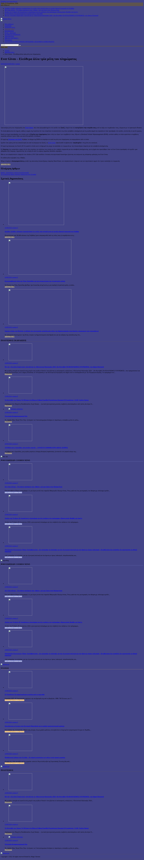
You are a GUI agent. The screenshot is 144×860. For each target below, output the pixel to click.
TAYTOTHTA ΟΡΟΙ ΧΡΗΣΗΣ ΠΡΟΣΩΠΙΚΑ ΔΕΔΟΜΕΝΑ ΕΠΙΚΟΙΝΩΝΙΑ (29, 41)
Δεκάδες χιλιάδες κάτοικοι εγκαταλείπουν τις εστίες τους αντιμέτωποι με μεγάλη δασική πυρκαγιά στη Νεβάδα (39, 8)
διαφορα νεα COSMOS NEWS (14, 700)
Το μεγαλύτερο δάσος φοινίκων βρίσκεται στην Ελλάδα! (18, 174)
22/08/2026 (8, 412)
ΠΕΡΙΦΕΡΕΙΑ (9, 31)
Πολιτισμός (8, 40)
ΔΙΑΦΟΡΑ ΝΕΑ (10, 27)
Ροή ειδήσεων (9, 24)
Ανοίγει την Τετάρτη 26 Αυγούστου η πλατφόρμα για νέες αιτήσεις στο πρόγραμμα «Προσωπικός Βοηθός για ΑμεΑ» (41, 12)
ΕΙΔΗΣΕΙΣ (8, 26)
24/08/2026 (8, 277)
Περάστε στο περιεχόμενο (9, 1)
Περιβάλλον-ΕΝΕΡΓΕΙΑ (12, 34)
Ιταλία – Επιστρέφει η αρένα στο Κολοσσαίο (15, 173)
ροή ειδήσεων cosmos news (13, 492)
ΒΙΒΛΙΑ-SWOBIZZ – (12, 38)
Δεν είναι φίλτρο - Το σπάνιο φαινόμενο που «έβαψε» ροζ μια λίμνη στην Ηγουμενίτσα (32, 10)
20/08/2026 (8, 444)
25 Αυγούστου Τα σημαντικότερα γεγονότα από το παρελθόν (24, 14)
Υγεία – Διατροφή (10, 33)
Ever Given (29, 127)
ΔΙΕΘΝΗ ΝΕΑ (9, 29)
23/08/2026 (8, 396)
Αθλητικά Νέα (9, 36)
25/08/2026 (8, 228)
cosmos (17, 64)
